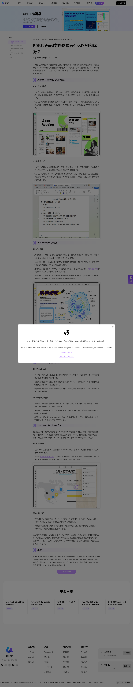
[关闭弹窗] (112, 326)
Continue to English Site (66, 356)
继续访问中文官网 (66, 352)
